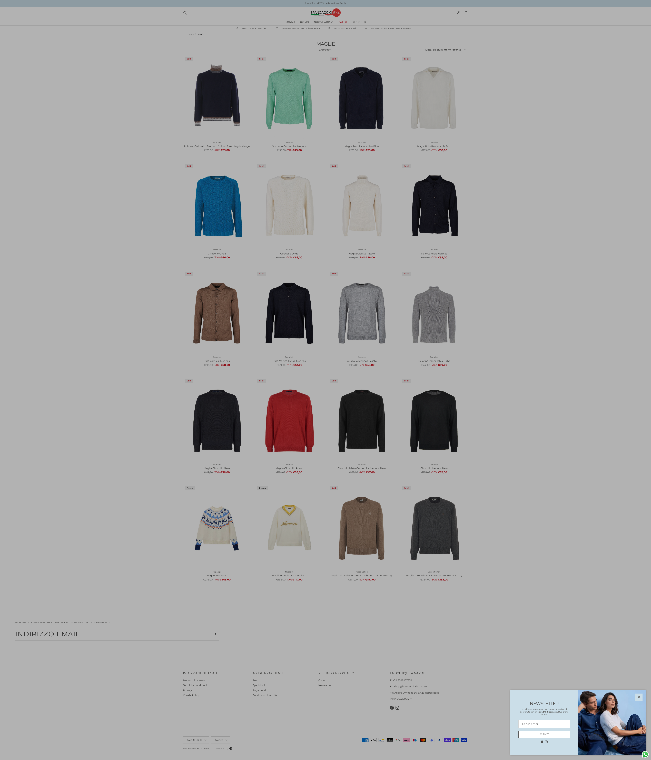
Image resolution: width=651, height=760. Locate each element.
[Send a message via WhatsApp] (645, 754)
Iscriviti (544, 734)
